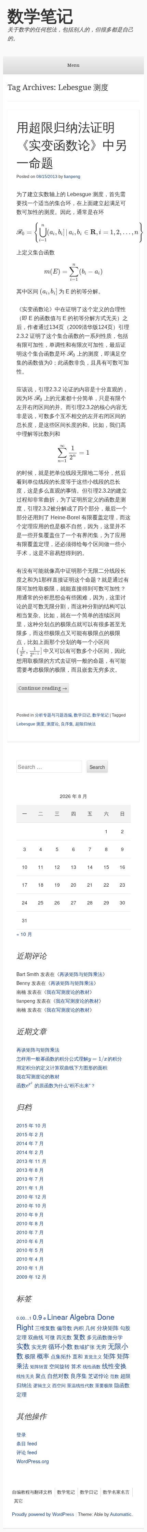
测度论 (52, 724)
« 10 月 (24, 933)
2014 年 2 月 (30, 1152)
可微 (50, 1337)
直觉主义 (93, 1356)
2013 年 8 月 (30, 1169)
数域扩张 (84, 1346)
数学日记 (82, 715)
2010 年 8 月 (30, 1223)
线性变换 (114, 1366)
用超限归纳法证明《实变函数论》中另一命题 (71, 145)
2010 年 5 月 (30, 1249)
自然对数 (58, 1375)
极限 (30, 1356)
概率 (43, 1356)
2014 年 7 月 (30, 1143)
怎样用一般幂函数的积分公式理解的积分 (69, 1058)
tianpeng (72, 176)
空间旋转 (59, 1366)
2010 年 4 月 (30, 1258)
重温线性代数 (80, 1385)
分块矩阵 (108, 1328)
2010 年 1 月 (30, 1267)
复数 (79, 1336)
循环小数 (60, 1346)
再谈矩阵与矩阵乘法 (81, 974)
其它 (18, 1501)
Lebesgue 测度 (30, 724)
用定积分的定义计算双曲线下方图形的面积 (61, 1067)
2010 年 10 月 (31, 1205)
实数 (23, 1346)
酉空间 (59, 1385)
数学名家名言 (116, 1492)
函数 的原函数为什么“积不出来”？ (56, 1085)
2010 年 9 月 (30, 1214)
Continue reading (42, 688)
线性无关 (25, 1376)
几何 (90, 1327)
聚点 (41, 1375)
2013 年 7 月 (30, 1178)
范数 (114, 1376)
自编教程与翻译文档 (32, 1492)
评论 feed (26, 1452)
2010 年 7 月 (30, 1232)
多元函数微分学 (105, 1337)
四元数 (64, 1337)
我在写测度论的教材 (68, 991)
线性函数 (92, 1366)
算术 (76, 1366)
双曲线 (35, 1337)
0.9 (37, 1316)
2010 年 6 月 (30, 1241)
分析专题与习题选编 (53, 715)
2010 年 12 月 (31, 1196)
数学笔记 (40, 16)
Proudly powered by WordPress (43, 1514)
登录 (21, 1434)
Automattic (121, 1514)
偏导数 (64, 1327)
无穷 (101, 1346)
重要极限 (104, 1385)
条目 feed (26, 1443)
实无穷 (39, 1346)
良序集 (67, 724)
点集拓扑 (61, 1356)
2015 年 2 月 (30, 1134)
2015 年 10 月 (31, 1125)
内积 (79, 1327)
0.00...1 (23, 1318)
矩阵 (109, 1355)
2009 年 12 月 (31, 1276)
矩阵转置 (39, 1366)
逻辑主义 (42, 1385)
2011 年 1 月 (30, 1187)
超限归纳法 (85, 724)
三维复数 (45, 1327)
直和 (77, 1356)
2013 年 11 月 (31, 1160)
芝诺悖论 (98, 1375)
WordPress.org (32, 1461)
